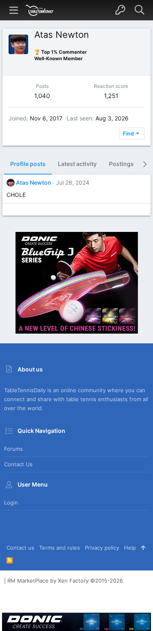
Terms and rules (59, 547)
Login (11, 502)
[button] (14, 10)
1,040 (42, 96)
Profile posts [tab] (28, 163)
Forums (13, 448)
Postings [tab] (121, 163)
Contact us (18, 464)
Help (130, 547)
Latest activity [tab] (77, 163)
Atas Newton (33, 182)
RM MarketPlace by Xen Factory (65, 580)
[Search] (139, 10)
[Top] (143, 547)
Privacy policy (102, 547)
